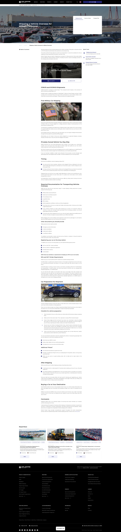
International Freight (36, 442)
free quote (77, 411)
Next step (87, 31)
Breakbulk (62, 442)
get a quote (51, 80)
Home (20, 45)
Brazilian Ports (79, 442)
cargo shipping (94, 442)
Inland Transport (87, 442)
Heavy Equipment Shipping (26, 442)
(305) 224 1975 (72, 80)
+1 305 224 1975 (24, 525)
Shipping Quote (78, 18)
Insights (25, 45)
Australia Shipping (45, 442)
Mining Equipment (69, 442)
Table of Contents (24, 49)
